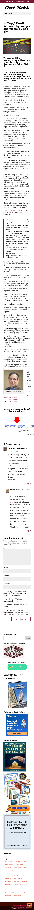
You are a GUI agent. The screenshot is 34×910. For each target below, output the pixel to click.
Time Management (21, 892)
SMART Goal (18, 884)
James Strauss (17, 875)
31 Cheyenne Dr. (28, 393)
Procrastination (25, 881)
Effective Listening (9, 870)
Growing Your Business (10, 872)
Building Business (9, 864)
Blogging (26, 861)
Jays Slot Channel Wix (10, 425)
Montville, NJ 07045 (10, 398)
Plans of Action (8, 881)
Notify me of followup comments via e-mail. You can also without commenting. (16, 612)
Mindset (25, 875)
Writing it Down (8, 895)
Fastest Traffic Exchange (21, 426)
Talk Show (16, 889)
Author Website (18, 861)
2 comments (7, 35)
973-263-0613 (12, 402)
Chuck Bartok (15, 490)
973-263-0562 (14, 400)
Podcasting (16, 881)
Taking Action (8, 889)
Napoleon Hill (8, 878)
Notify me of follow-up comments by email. (13, 600)
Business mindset (19, 864)
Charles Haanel (17, 867)
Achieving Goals (8, 861)
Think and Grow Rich (9, 892)
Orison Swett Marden (18, 878)
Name (6, 568)
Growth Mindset (21, 872)
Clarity (25, 867)
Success (20, 887)
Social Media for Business (10, 887)
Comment (8, 548)
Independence (8, 875)
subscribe (7, 614)
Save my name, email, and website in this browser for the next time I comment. (15, 594)
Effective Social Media (20, 870)
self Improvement (8, 884)
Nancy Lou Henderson (16, 448)
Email (6, 576)
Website (6, 584)
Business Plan (8, 867)
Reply (28, 483)
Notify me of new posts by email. (14, 606)
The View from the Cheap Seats (15, 211)
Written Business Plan (18, 895)
